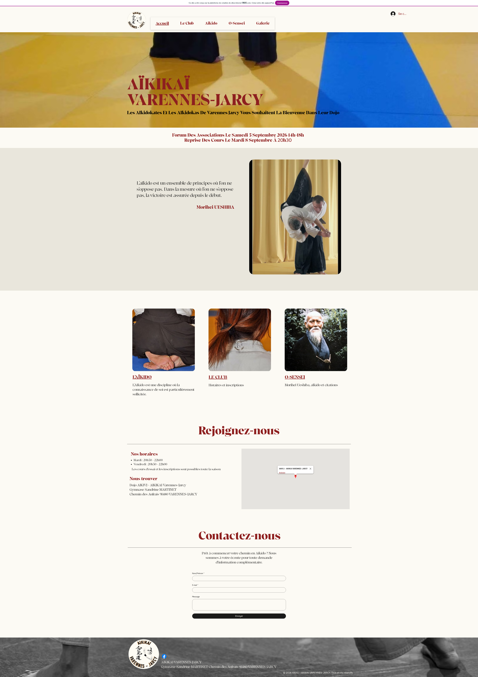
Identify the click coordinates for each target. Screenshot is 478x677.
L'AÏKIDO (142, 377)
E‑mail (195, 585)
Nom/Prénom (198, 573)
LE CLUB (218, 377)
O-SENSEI (295, 377)
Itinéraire (282, 473)
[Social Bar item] (164, 656)
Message (196, 597)
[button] (296, 477)
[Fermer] (310, 469)
